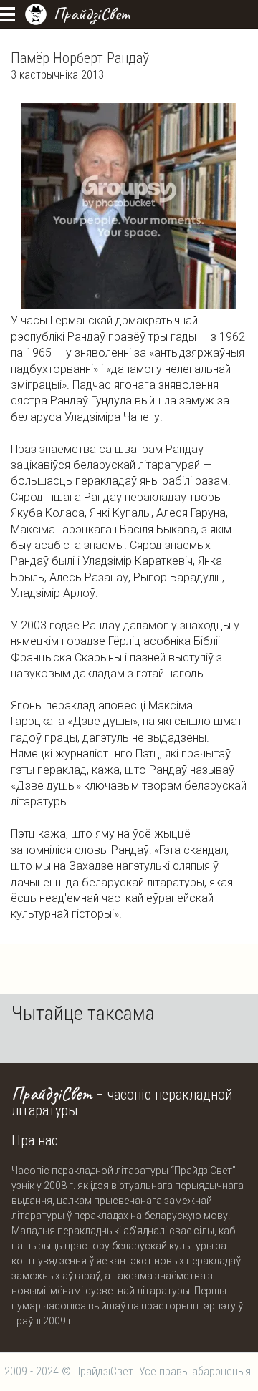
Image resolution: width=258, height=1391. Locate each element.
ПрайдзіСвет (91, 13)
